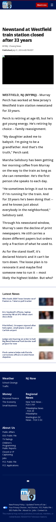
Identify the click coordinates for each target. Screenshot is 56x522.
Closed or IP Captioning (8, 453)
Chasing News (15, 46)
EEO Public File (9, 435)
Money (6, 394)
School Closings (10, 382)
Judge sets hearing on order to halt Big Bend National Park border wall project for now (19, 341)
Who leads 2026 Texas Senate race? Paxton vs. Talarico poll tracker (19, 299)
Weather (8, 378)
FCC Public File (9, 461)
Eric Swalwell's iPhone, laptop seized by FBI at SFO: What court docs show (17, 314)
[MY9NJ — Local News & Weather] (6, 4)
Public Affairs (8, 432)
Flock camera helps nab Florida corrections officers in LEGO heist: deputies (18, 354)
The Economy (9, 401)
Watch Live (42, 5)
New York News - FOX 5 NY (34, 403)
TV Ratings (7, 439)
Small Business (9, 405)
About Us (8, 427)
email (28, 481)
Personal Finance (10, 398)
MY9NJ (5, 46)
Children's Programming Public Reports (9, 445)
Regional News (31, 395)
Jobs (4, 458)
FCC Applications (10, 465)
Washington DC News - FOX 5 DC (34, 418)
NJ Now (31, 378)
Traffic (5, 386)
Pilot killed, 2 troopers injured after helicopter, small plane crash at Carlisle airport (19, 327)
